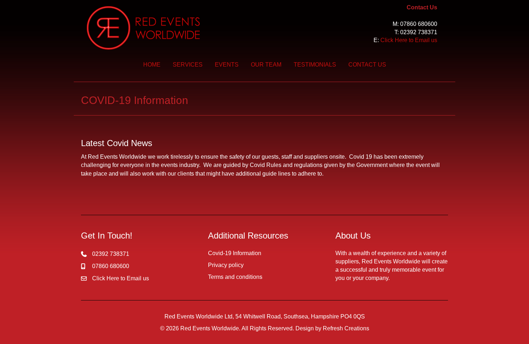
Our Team (266, 65)
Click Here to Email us (408, 40)
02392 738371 (418, 32)
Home (151, 65)
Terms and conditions (235, 277)
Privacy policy (226, 265)
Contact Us (367, 65)
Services (188, 65)
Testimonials (315, 65)
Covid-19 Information (234, 253)
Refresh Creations (346, 328)
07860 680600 (418, 24)
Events (227, 65)
